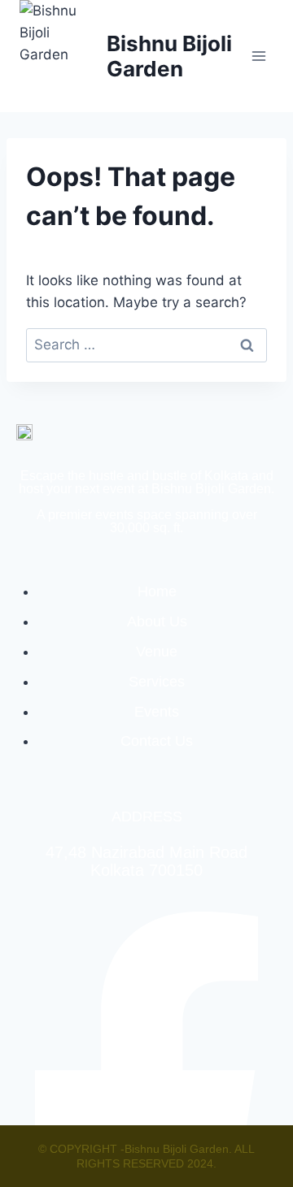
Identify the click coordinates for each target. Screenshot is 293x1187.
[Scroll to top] (249, 1118)
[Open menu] (258, 55)
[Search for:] (146, 344)
